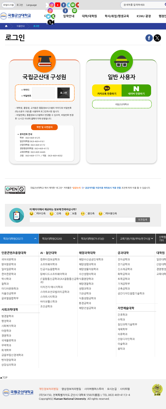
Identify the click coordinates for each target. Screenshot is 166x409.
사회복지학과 (8, 326)
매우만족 (41, 213)
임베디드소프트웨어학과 (53, 274)
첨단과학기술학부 (127, 324)
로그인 (20, 5)
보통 (74, 213)
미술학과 (122, 344)
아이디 (26, 90)
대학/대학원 (89, 16)
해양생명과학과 (87, 264)
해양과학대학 (87, 252)
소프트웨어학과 (48, 264)
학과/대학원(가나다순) (92, 238)
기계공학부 (124, 283)
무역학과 (6, 345)
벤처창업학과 (8, 360)
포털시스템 (8, 5)
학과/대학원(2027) (13, 238)
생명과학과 (85, 288)
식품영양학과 (86, 279)
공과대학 (123, 252)
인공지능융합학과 (50, 269)
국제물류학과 (8, 340)
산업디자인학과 (126, 339)
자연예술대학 (126, 308)
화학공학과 (124, 274)
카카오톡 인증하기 (106, 94)
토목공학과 (124, 279)
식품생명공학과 (87, 298)
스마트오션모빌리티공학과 (54, 292)
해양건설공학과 (87, 308)
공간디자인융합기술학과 (131, 293)
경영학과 (6, 335)
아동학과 (6, 330)
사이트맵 (125, 389)
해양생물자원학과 (88, 269)
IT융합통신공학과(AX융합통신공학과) (59, 280)
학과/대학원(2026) (52, 238)
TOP (3, 377)
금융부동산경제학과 (12, 355)
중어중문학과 (8, 274)
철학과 (5, 283)
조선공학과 (46, 306)
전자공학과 (124, 259)
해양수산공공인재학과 (91, 259)
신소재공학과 (125, 269)
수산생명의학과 (87, 274)
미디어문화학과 (9, 288)
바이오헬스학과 (48, 301)
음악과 (121, 348)
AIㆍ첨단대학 (48, 252)
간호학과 (122, 314)
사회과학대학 (9, 309)
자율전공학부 (8, 293)
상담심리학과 (8, 364)
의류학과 (122, 334)
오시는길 (112, 389)
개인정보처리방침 (48, 389)
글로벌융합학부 (9, 298)
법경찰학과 (7, 316)
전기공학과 (124, 264)
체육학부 (122, 329)
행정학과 (6, 321)
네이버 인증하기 (136, 94)
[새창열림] (50, 7)
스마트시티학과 (48, 296)
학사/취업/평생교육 (117, 16)
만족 (59, 213)
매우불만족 (111, 213)
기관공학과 (85, 293)
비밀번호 (27, 96)
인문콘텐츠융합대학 (13, 252)
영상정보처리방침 (71, 389)
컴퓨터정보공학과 (50, 259)
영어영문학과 (8, 264)
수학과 (121, 319)
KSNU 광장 (144, 16)
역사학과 (6, 279)
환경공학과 (85, 303)
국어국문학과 (8, 259)
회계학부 (6, 350)
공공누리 (77, 188)
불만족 (91, 213)
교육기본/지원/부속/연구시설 (135, 238)
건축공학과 (124, 288)
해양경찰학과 (86, 283)
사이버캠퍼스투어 (94, 389)
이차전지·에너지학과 (51, 287)
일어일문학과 (8, 269)
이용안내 (20, 26)
